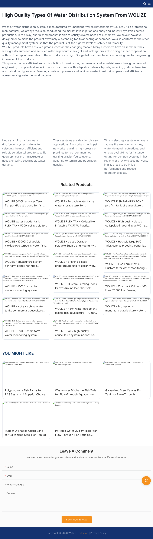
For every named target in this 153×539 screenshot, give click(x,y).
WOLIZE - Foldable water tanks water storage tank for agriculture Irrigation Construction (74, 203)
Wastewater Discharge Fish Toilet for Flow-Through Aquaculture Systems (76, 392)
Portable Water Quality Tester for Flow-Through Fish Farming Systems (76, 433)
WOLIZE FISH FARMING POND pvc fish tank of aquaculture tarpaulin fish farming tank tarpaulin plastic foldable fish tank (124, 203)
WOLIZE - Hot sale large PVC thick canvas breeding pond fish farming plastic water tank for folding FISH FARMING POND (125, 244)
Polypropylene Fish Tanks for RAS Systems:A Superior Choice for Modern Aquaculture (25, 392)
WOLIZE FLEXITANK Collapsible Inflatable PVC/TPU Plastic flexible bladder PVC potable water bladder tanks (75, 224)
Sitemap (83, 533)
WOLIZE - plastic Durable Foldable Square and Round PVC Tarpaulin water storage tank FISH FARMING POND (75, 244)
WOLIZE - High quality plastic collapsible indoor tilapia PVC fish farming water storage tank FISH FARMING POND (126, 224)
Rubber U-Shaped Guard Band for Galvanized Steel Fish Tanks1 (25, 432)
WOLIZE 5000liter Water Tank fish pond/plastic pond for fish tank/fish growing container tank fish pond (26, 203)
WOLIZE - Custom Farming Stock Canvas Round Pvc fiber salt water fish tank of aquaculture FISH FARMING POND (76, 286)
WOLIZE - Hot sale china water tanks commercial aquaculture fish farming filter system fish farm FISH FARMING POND (24, 309)
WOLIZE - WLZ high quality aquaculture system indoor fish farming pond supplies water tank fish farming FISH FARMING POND (76, 333)
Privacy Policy (98, 533)
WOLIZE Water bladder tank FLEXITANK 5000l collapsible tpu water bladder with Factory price (25, 224)
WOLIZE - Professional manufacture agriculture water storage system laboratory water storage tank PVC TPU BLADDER (126, 309)
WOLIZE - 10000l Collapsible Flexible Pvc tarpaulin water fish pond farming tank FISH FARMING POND (25, 244)
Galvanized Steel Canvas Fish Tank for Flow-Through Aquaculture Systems (123, 392)
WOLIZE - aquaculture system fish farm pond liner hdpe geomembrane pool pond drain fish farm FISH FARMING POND (24, 264)
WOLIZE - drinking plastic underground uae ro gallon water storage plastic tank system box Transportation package (76, 264)
